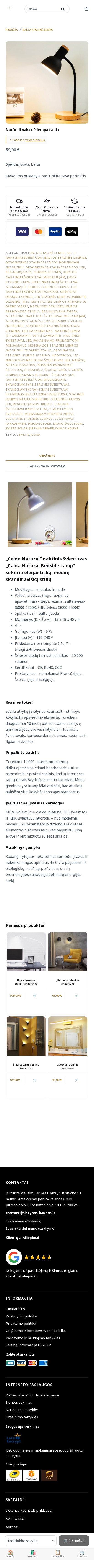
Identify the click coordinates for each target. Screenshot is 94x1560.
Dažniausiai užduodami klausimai (32, 1395)
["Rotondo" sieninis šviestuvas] (67, 951)
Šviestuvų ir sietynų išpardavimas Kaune (42, 428)
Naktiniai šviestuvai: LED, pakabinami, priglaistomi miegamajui (43, 340)
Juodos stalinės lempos (48, 287)
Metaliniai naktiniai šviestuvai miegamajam (45, 316)
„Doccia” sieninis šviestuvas (67, 1066)
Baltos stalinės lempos (65, 257)
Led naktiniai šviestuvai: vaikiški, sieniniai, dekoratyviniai (41, 292)
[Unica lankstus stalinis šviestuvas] (26, 951)
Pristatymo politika (21, 1316)
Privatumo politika (21, 1323)
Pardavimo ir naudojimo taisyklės (33, 1338)
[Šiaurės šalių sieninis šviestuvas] (26, 1036)
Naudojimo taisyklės (22, 1409)
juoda (36, 434)
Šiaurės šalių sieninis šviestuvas (26, 1066)
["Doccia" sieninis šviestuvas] (67, 1036)
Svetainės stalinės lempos (29, 418)
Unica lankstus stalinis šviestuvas (26, 982)
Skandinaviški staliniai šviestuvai (36, 394)
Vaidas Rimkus (35, 140)
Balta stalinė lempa (47, 253)
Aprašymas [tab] (47, 456)
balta (24, 434)
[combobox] (42, 9)
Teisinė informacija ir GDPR (28, 1345)
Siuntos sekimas (19, 1402)
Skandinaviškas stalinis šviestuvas (37, 384)
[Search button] (63, 9)
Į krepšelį (76, 1540)
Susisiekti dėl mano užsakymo (30, 1228)
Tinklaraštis (15, 1308)
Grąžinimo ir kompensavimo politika (36, 1330)
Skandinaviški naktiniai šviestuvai (37, 389)
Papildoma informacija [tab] (47, 466)
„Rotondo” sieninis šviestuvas (67, 982)
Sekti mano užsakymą (23, 1221)
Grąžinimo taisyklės (22, 1417)
